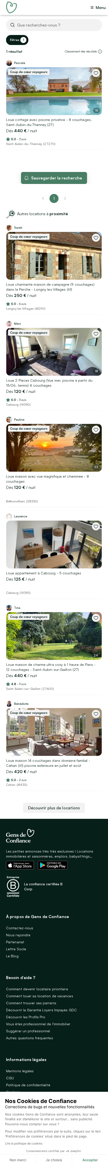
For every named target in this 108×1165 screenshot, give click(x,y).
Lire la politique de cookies (23, 1143)
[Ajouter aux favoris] (96, 73)
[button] (100, 51)
